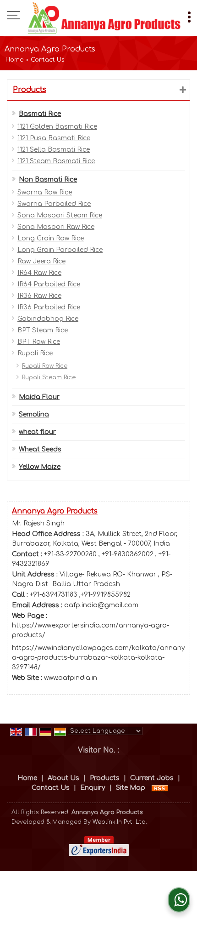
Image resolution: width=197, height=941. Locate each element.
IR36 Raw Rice (39, 295)
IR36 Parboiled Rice (48, 307)
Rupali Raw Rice (44, 366)
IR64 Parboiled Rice (48, 284)
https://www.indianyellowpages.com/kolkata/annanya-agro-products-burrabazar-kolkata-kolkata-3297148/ (98, 657)
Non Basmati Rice (48, 179)
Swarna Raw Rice (44, 192)
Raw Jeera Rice (41, 261)
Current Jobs (152, 778)
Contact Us (51, 787)
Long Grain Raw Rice (50, 238)
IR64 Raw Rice (39, 272)
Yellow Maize (39, 466)
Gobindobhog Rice (47, 318)
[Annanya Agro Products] (104, 18)
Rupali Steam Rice (49, 377)
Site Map (130, 787)
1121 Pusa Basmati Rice (53, 138)
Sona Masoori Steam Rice (59, 215)
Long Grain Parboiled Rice (60, 249)
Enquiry (92, 787)
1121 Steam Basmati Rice (56, 161)
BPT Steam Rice (42, 330)
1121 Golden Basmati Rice (57, 126)
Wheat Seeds (40, 449)
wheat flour (37, 431)
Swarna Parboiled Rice (54, 203)
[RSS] (160, 787)
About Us (63, 778)
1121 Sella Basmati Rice (53, 149)
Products (29, 90)
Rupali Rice (35, 353)
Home (14, 60)
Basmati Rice (40, 113)
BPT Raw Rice (38, 341)
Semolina (34, 414)
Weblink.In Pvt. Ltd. (120, 822)
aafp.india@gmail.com (101, 605)
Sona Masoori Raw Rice (55, 226)
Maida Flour (39, 397)
